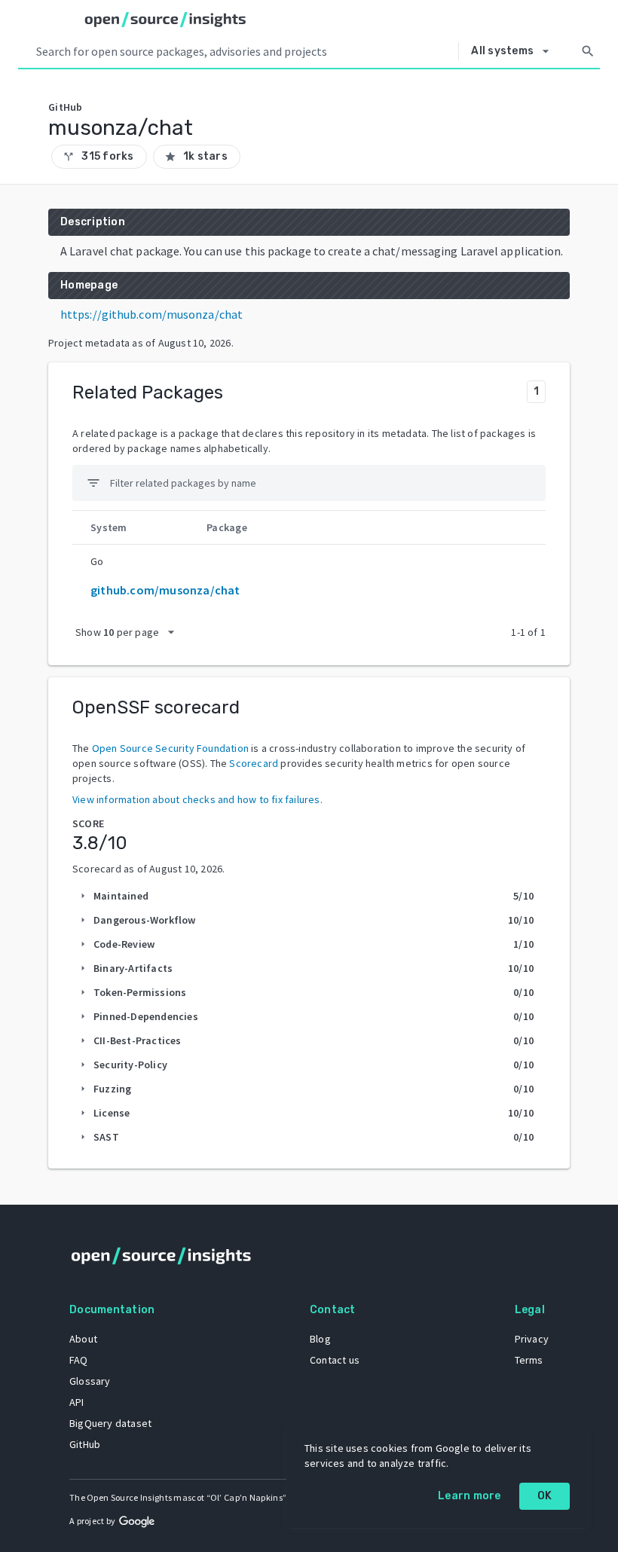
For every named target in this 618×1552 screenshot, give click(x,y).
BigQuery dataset (110, 1423)
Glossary (90, 1381)
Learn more (469, 1495)
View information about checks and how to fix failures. (197, 799)
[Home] (165, 19)
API (76, 1402)
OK (544, 1495)
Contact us (334, 1360)
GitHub (84, 1444)
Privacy (532, 1339)
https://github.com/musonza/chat (151, 314)
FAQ (78, 1360)
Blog (320, 1339)
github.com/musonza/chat (165, 589)
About (83, 1339)
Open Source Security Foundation (170, 748)
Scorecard (253, 763)
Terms (529, 1360)
